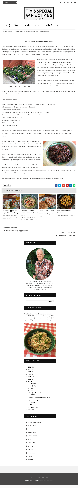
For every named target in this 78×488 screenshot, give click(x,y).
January (33, 407)
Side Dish (30, 449)
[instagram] (67, 2)
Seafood (30, 446)
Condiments (32, 425)
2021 (30, 379)
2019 (30, 410)
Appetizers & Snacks (34, 422)
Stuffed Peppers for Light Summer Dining (10, 212)
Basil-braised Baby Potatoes (64, 212)
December (34, 383)
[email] (71, 2)
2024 (30, 372)
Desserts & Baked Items (35, 429)
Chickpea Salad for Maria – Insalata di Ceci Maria (29, 213)
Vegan (30, 456)
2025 (30, 369)
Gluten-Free (34, 31)
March (32, 391)
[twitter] (60, 2)
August (32, 386)
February (33, 405)
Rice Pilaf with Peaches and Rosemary (38, 314)
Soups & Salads (32, 453)
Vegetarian (31, 460)
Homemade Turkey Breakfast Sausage (39, 401)
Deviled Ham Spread (46, 211)
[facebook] (64, 2)
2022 (30, 377)
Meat (29, 439)
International (32, 436)
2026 (30, 367)
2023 (30, 374)
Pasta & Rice (31, 443)
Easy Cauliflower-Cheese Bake (39, 398)
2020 (30, 381)
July (31, 388)
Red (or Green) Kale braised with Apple (40, 393)
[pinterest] (74, 2)
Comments (45, 31)
